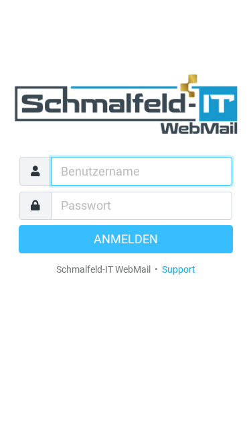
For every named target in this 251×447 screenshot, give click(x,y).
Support (178, 269)
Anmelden (126, 239)
